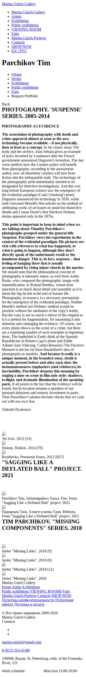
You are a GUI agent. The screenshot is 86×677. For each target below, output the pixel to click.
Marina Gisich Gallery (19, 4)
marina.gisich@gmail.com (21, 642)
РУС (19, 51)
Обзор (16, 74)
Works (16, 79)
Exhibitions (20, 83)
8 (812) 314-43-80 (16, 650)
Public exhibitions (24, 87)
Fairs (15, 92)
